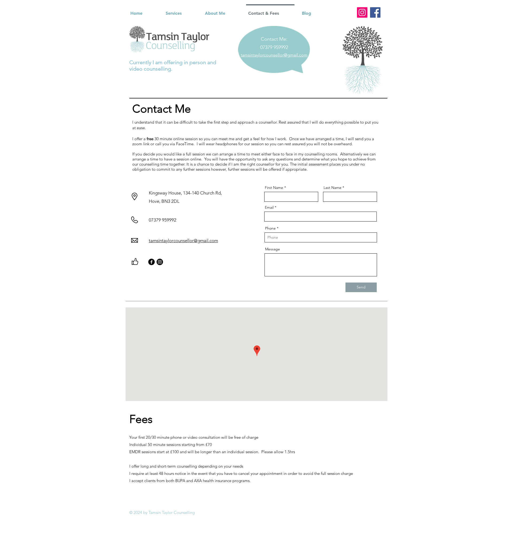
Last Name (332, 187)
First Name (274, 187)
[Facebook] (375, 12)
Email (269, 207)
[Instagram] (362, 12)
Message (272, 249)
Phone (270, 228)
